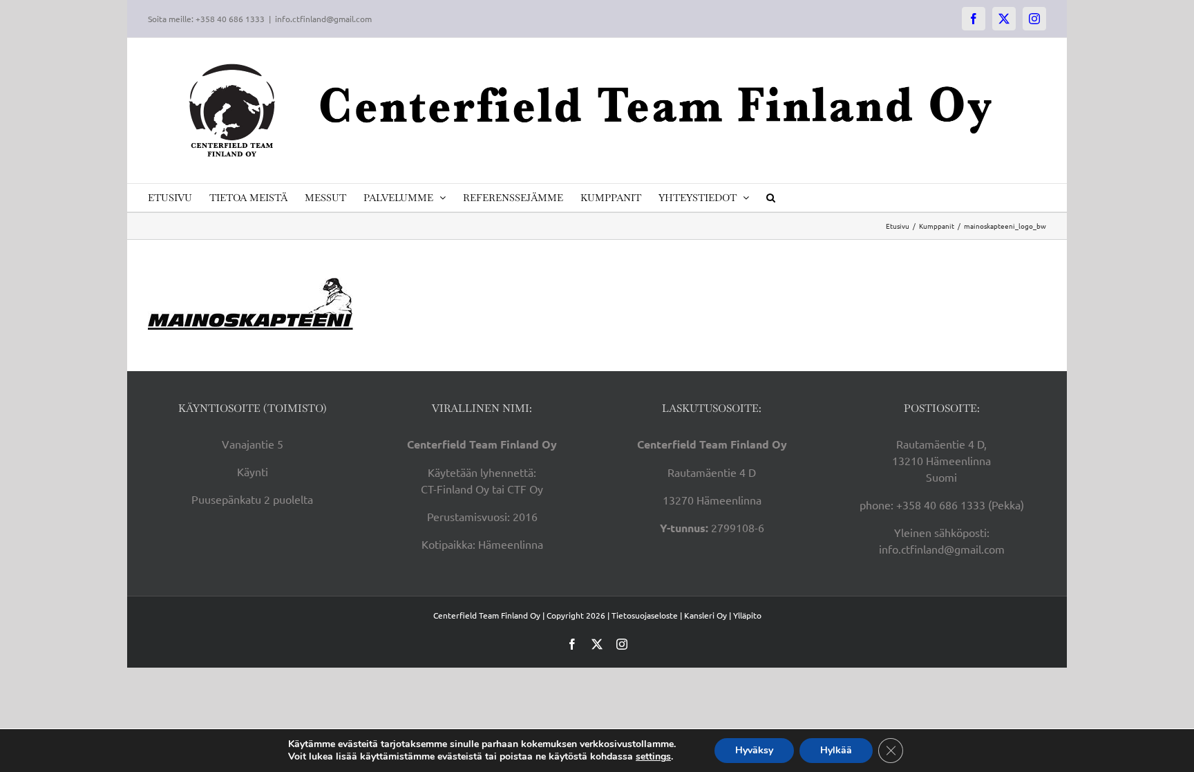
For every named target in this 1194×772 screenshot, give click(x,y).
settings (653, 757)
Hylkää (836, 750)
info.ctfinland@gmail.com (323, 18)
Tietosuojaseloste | (647, 615)
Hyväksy (754, 750)
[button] (770, 197)
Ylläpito (747, 615)
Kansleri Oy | (708, 615)
